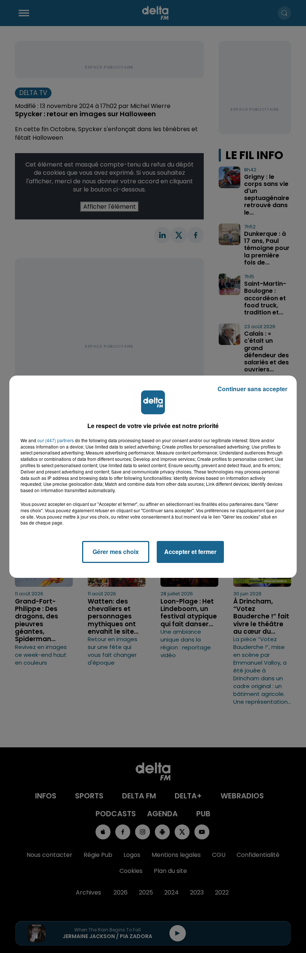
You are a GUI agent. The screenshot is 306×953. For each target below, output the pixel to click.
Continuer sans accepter (252, 388)
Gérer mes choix (116, 551)
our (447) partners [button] (55, 440)
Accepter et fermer (190, 551)
